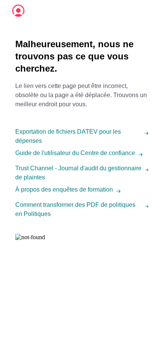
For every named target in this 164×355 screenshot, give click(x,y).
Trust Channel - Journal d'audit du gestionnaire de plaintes (78, 173)
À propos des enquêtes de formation (64, 189)
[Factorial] (18, 11)
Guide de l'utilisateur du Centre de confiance (75, 153)
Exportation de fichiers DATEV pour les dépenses (68, 136)
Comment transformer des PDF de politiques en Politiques (75, 209)
